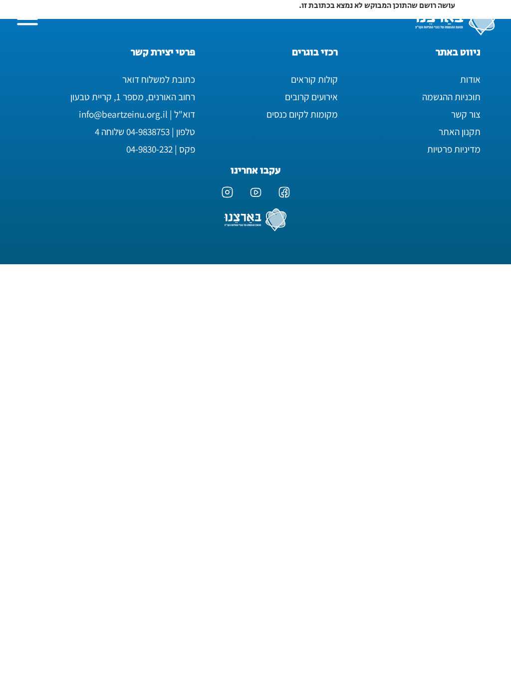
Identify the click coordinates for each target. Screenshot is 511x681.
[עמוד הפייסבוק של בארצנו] (284, 192)
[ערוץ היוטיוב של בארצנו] (256, 192)
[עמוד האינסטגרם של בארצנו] (227, 192)
